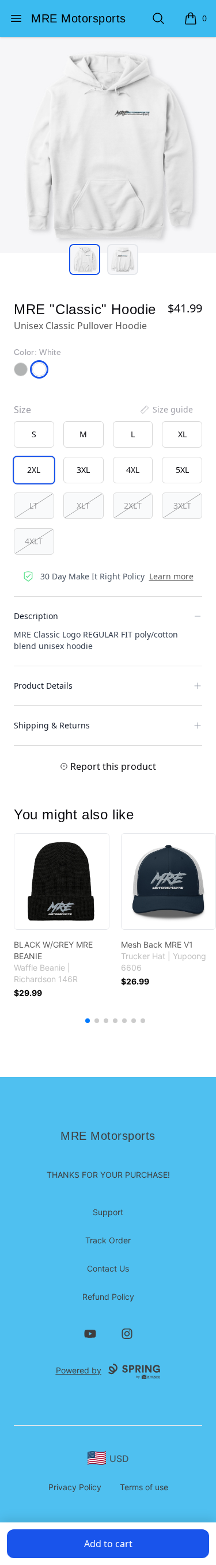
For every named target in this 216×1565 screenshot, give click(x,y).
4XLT (34, 541)
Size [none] (22, 409)
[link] (61, 881)
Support (108, 1212)
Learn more (171, 576)
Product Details (43, 685)
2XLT (133, 505)
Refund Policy (108, 1296)
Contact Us (108, 1268)
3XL (83, 469)
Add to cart (108, 1543)
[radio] (34, 434)
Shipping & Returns (52, 725)
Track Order (108, 1240)
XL (182, 434)
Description (36, 615)
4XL (132, 469)
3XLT (182, 505)
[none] (166, 409)
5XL (182, 469)
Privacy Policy (74, 1487)
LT (33, 505)
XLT (83, 505)
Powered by (78, 1370)
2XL (33, 469)
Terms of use (144, 1487)
